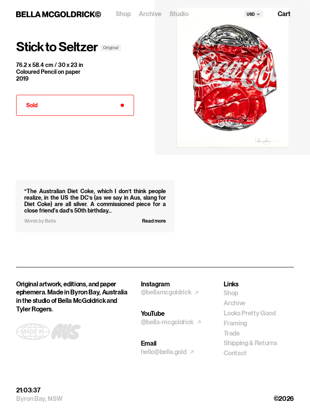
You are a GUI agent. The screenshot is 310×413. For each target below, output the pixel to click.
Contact (235, 353)
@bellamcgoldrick (167, 292)
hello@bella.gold (164, 352)
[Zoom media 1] (232, 77)
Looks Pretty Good (250, 313)
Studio (179, 14)
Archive (150, 14)
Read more (154, 221)
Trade (231, 333)
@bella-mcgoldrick (168, 322)
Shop (123, 14)
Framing (235, 323)
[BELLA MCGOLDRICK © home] (58, 14)
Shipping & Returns (250, 343)
